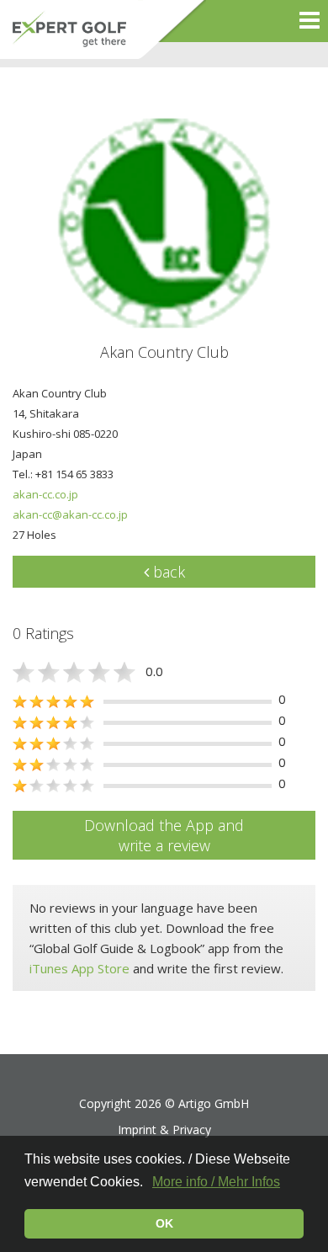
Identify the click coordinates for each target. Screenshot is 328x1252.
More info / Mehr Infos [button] (216, 1182)
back (167, 572)
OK (164, 1223)
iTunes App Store (79, 968)
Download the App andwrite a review (164, 835)
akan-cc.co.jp (45, 494)
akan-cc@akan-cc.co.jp (70, 514)
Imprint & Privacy (164, 1129)
